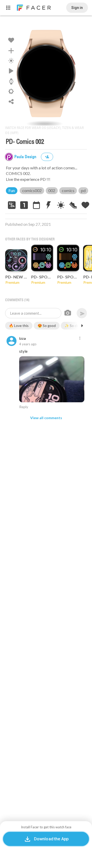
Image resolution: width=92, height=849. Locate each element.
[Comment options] (79, 338)
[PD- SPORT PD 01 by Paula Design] (68, 258)
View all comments (46, 418)
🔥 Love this (19, 325)
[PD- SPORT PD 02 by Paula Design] (42, 258)
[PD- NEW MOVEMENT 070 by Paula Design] (16, 260)
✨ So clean (74, 325)
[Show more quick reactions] (82, 325)
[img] (9, 157)
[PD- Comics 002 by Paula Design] (46, 73)
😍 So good (47, 325)
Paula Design (25, 157)
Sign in (77, 8)
